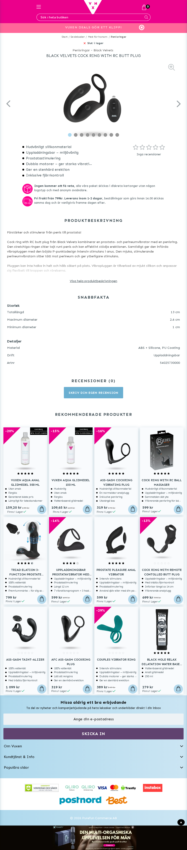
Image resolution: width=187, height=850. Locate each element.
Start (65, 36)
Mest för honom (98, 36)
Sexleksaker (78, 36)
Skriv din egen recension (93, 393)
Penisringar (118, 36)
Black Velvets (103, 50)
